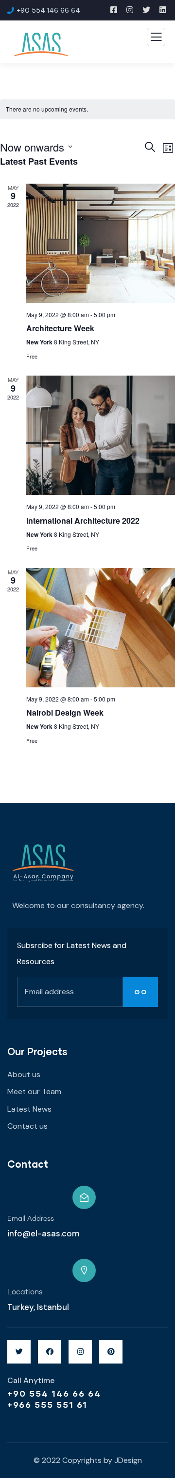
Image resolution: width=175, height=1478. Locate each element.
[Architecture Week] (100, 243)
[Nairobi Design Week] (100, 627)
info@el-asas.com (43, 1233)
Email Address (30, 1218)
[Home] (43, 864)
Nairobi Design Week (65, 712)
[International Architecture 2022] (100, 435)
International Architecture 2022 (83, 520)
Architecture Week (60, 328)
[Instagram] (80, 1352)
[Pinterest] (110, 1352)
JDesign (128, 1460)
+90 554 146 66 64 (54, 1393)
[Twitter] (19, 1352)
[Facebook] (49, 1352)
